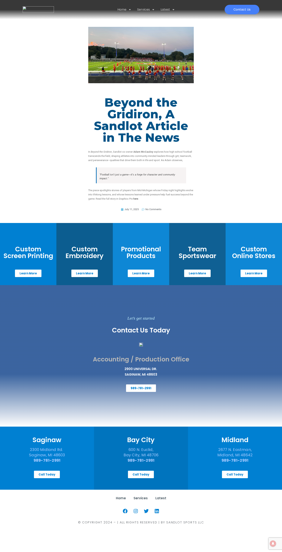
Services (143, 9)
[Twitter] (146, 511)
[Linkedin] (157, 511)
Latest (165, 9)
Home (121, 9)
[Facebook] (125, 511)
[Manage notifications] (273, 543)
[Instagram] (136, 511)
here (135, 198)
